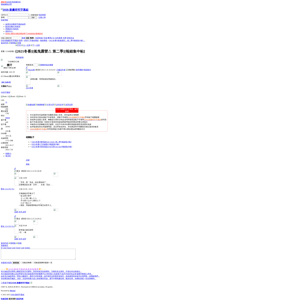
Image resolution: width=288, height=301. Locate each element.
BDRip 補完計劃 (24, 34)
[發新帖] (12, 43)
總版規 (3, 2)
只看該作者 (60, 70)
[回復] (18, 43)
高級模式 (4, 245)
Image (9, 248)
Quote (18, 248)
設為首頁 (10, 2)
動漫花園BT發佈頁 (12, 26)
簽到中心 (9, 31)
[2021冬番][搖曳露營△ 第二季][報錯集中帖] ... (67, 40)
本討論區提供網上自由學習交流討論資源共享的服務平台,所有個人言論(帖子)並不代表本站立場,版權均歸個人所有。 (47, 274)
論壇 (15, 24)
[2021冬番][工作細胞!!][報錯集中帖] (45, 144)
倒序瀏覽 (79, 70)
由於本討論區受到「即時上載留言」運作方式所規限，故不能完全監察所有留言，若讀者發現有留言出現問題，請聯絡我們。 (50, 276)
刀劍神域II (39, 38)
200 (2, 82)
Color (5, 248)
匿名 (7, 189)
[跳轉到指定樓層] (46, 65)
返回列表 (4, 43)
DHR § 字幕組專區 (31, 40)
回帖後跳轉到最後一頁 (43, 263)
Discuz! (13, 291)
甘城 (45, 38)
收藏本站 (17, 2)
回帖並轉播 (27, 263)
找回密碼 (42, 15)
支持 (20, 212)
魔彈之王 (51, 38)
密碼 (2, 17)
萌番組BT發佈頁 (12, 29)
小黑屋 (3, 283)
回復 (27, 160)
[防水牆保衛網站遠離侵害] (31, 283)
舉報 (27, 164)
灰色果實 (58, 38)
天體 (64, 38)
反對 (24, 212)
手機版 (9, 283)
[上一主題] (25, 45)
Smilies (27, 248)
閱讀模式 (87, 70)
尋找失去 (70, 38)
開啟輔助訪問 (6, 4)
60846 (7, 118)
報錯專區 (43, 40)
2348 (6, 82)
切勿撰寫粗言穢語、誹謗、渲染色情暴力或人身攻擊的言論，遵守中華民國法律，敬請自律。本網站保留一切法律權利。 (48, 278)
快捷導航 (4, 20)
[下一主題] (35, 45)
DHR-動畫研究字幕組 (9, 40)
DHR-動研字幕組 (17, 295)
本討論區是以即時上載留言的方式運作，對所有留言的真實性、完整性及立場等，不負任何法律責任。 (41, 271)
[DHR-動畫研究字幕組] (14, 9)
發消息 (8, 156)
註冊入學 (42, 17)
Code (22, 248)
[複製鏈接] (20, 57)
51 (6, 102)
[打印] (18, 45)
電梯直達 (29, 65)
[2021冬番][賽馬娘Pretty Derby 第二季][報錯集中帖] (51, 142)
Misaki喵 (31, 70)
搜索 (23, 38)
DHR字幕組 (5, 92)
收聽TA (8, 154)
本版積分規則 (6, 263)
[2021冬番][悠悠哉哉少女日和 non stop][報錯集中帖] (52, 147)
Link (13, 248)
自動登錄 (34, 15)
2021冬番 (29, 88)
